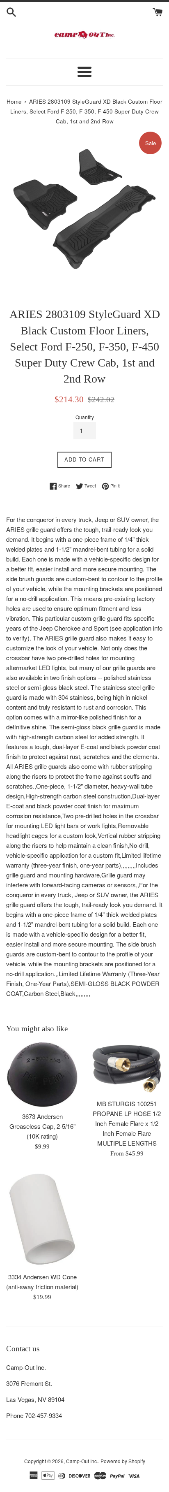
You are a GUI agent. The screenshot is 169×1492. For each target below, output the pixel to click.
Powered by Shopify (122, 1460)
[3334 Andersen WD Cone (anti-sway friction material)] (42, 1219)
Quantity (84, 416)
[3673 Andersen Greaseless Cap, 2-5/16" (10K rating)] (42, 1074)
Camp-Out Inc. (82, 1460)
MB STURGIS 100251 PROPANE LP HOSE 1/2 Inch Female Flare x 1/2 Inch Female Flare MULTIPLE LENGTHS (127, 1123)
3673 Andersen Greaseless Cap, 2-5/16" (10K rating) (42, 1126)
